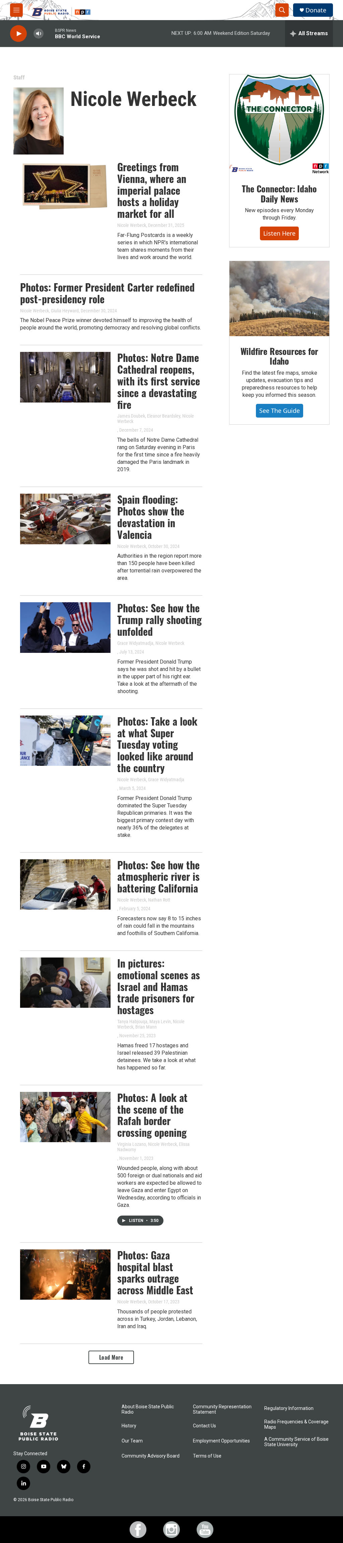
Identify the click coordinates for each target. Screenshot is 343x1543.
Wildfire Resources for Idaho (280, 356)
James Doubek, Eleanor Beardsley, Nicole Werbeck (155, 418)
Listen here (279, 233)
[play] (18, 34)
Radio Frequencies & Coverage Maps (296, 1424)
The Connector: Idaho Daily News (279, 193)
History (129, 1425)
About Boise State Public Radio (148, 1409)
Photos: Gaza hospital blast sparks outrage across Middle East (155, 1272)
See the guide (279, 411)
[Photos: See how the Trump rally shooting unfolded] (65, 627)
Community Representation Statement (222, 1409)
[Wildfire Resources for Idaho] (279, 298)
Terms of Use (207, 1456)
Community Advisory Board (151, 1456)
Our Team (132, 1440)
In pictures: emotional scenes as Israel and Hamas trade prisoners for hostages (158, 986)
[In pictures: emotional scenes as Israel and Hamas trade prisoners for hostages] (65, 983)
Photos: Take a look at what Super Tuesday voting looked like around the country (157, 744)
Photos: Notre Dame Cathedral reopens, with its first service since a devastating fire (158, 381)
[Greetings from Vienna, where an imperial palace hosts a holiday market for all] (65, 186)
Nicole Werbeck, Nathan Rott (143, 900)
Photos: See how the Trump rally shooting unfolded (159, 619)
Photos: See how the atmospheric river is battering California (158, 876)
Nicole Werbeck (131, 225)
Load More (111, 1357)
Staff (19, 77)
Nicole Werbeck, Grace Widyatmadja (150, 779)
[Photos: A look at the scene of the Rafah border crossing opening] (65, 1117)
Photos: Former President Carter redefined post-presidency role (107, 293)
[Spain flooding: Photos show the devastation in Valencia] (65, 519)
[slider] (49, 33)
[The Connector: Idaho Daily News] (279, 124)
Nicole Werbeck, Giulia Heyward (49, 310)
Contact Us (204, 1425)
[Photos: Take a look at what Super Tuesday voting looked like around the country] (65, 741)
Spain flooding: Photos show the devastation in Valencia (150, 517)
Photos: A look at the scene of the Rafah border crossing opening (152, 1115)
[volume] (38, 33)
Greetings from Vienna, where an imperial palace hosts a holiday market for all (151, 190)
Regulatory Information (289, 1408)
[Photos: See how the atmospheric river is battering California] (65, 884)
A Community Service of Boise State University (296, 1442)
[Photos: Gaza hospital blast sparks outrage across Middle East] (65, 1274)
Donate (315, 10)
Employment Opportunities (221, 1440)
